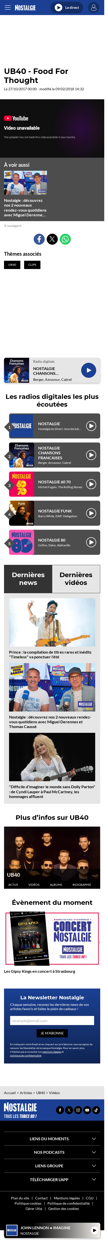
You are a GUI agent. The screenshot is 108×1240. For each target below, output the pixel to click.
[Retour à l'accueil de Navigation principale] (25, 8)
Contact (41, 1198)
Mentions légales (67, 1198)
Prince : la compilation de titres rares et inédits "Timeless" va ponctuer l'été (50, 654)
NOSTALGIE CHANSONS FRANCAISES (45, 371)
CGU (89, 1198)
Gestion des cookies (63, 1208)
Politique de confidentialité (68, 1203)
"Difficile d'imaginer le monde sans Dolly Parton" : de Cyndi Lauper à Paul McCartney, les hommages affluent (52, 791)
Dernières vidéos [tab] (76, 579)
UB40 (13, 875)
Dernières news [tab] (28, 579)
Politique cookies (28, 1203)
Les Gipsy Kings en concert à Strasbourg (39, 971)
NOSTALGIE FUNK (55, 510)
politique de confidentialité (25, 1055)
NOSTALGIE (49, 423)
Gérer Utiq (34, 1208)
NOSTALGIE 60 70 (54, 481)
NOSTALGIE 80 (51, 540)
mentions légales (51, 1051)
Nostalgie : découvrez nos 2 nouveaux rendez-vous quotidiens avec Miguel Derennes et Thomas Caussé (50, 722)
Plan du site (20, 1198)
